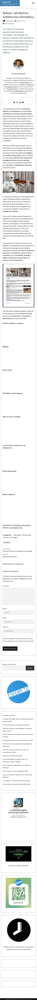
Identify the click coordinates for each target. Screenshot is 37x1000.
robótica (7, 542)
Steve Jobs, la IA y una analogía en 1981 (15, 771)
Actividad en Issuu (16, 528)
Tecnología (13, 537)
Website (5, 627)
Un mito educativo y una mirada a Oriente (16, 725)
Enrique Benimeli (10, 21)
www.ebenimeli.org (27, 97)
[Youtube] (23, 102)
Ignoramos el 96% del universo (12, 756)
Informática (17, 535)
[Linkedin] (20, 102)
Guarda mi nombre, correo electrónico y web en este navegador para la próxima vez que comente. (18, 640)
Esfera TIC (7, 2)
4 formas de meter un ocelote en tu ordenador (17, 551)
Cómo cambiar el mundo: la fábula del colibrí (16, 784)
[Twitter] (14, 102)
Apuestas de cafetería (10, 557)
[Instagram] (17, 102)
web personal (12, 89)
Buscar (30, 668)
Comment (6, 586)
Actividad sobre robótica (22, 525)
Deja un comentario (9, 23)
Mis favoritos (26, 535)
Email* (5, 618)
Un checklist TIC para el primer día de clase (16, 780)
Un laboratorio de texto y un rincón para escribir (18, 740)
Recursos (6, 537)
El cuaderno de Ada (9, 715)
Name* (5, 608)
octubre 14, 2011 (20, 21)
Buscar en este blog (9, 664)
